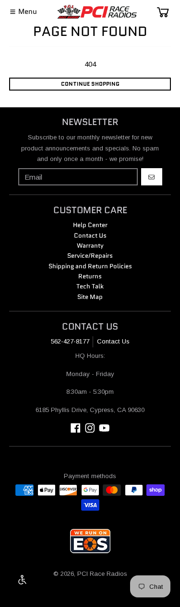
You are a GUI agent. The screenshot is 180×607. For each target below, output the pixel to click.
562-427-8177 (70, 341)
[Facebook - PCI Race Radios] (75, 428)
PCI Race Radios (102, 573)
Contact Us (113, 341)
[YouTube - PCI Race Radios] (104, 428)
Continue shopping (90, 84)
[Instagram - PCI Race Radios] (90, 428)
